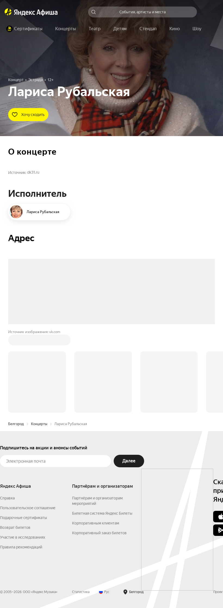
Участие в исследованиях (22, 455)
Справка (7, 415)
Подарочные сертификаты (23, 435)
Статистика (80, 509)
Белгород (16, 341)
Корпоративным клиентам (95, 440)
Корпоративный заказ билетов (99, 450)
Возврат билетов (15, 445)
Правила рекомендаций (21, 464)
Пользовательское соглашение (27, 425)
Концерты (39, 341)
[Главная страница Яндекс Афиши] (8, 12)
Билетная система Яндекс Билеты (102, 431)
